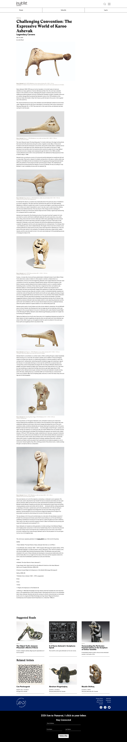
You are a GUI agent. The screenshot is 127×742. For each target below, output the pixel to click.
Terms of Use (99, 702)
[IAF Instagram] (101, 707)
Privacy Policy (99, 698)
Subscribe (63, 10)
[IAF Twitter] (109, 707)
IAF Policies (100, 700)
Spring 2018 (40, 539)
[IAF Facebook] (105, 707)
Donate (21, 10)
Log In (106, 10)
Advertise (108, 698)
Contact (101, 704)
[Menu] (109, 4)
